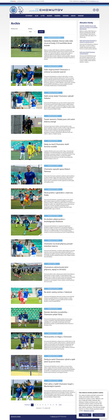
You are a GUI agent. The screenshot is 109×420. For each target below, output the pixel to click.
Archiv (73, 15)
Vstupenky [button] (28, 15)
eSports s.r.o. (54, 416)
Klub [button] (36, 15)
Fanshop (81, 15)
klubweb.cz (83, 1)
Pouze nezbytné (99, 415)
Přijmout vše (85, 415)
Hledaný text (14, 28)
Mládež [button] (49, 15)
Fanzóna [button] (57, 15)
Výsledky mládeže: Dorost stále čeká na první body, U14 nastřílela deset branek (88, 27)
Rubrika (30, 28)
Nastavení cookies (16, 416)
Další (60, 405)
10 (56, 405)
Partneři (65, 15)
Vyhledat (41, 31)
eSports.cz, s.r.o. (95, 1)
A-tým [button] (43, 15)
